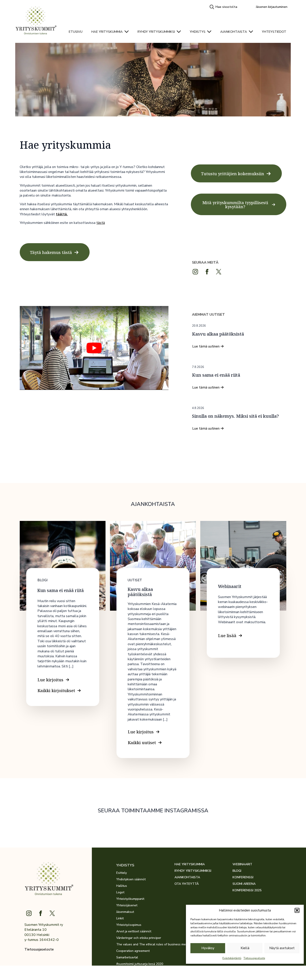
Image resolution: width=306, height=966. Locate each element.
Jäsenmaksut (125, 912)
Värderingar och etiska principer (138, 938)
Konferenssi (243, 877)
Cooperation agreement (133, 951)
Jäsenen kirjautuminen (271, 6)
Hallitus (121, 885)
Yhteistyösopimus (128, 925)
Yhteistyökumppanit (130, 898)
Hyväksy (207, 948)
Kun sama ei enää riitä (216, 375)
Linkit (120, 918)
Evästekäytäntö (231, 958)
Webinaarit (242, 864)
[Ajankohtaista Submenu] (252, 31)
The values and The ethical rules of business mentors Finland (145, 944)
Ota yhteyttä (187, 883)
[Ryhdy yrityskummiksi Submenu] (180, 31)
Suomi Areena (244, 883)
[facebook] (207, 271)
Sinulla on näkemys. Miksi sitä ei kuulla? (235, 416)
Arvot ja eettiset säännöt (133, 931)
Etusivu (75, 31)
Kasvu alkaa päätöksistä (218, 334)
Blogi (237, 870)
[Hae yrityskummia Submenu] (128, 31)
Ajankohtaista (233, 31)
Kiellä (245, 948)
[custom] (218, 271)
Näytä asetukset (282, 948)
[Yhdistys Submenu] (210, 31)
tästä (100, 222)
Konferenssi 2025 (247, 890)
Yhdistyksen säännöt (131, 879)
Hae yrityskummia (107, 31)
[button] (297, 910)
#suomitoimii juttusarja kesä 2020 (139, 964)
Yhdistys (197, 31)
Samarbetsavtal (127, 957)
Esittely (121, 872)
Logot (120, 892)
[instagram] (195, 271)
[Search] (211, 6)
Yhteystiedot (274, 31)
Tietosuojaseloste (254, 958)
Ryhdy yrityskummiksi (156, 31)
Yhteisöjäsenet (126, 905)
